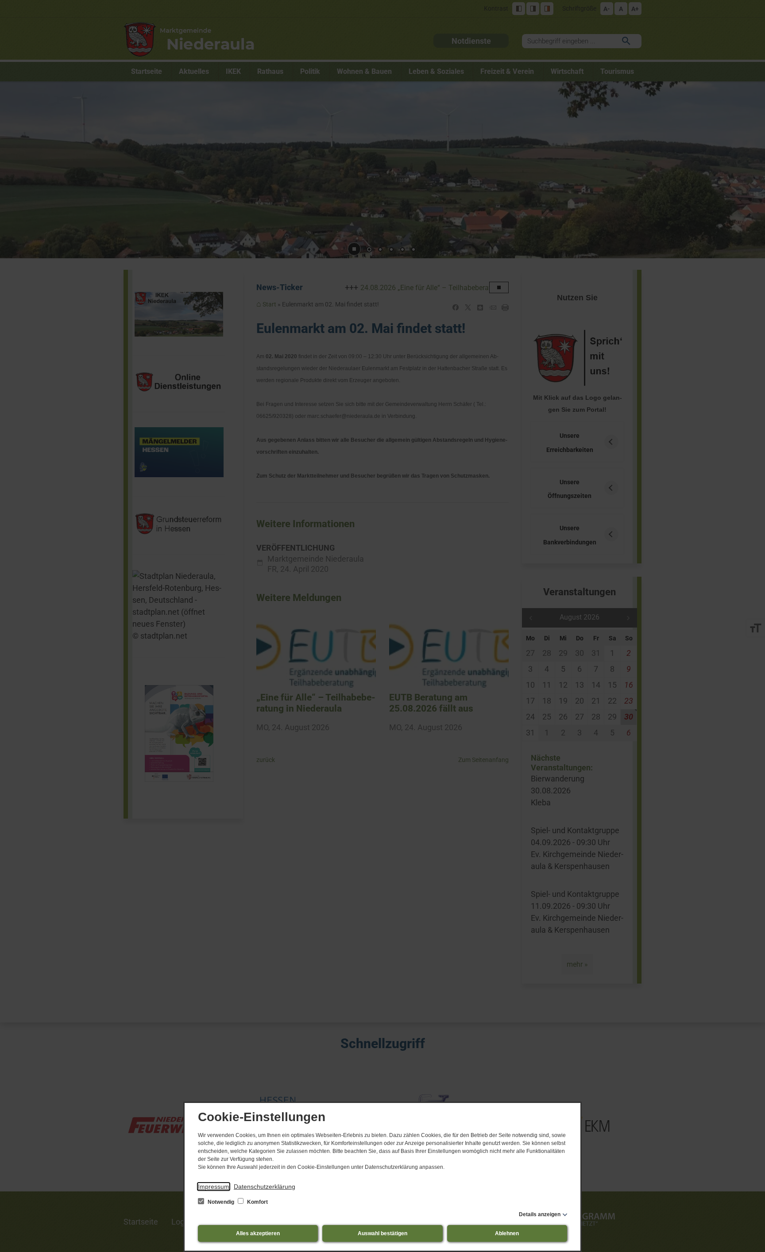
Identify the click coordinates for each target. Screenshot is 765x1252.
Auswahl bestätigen (382, 1233)
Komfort (257, 1202)
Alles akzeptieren (258, 1233)
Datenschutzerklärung (264, 1186)
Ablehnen (507, 1233)
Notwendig (221, 1202)
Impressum (213, 1186)
